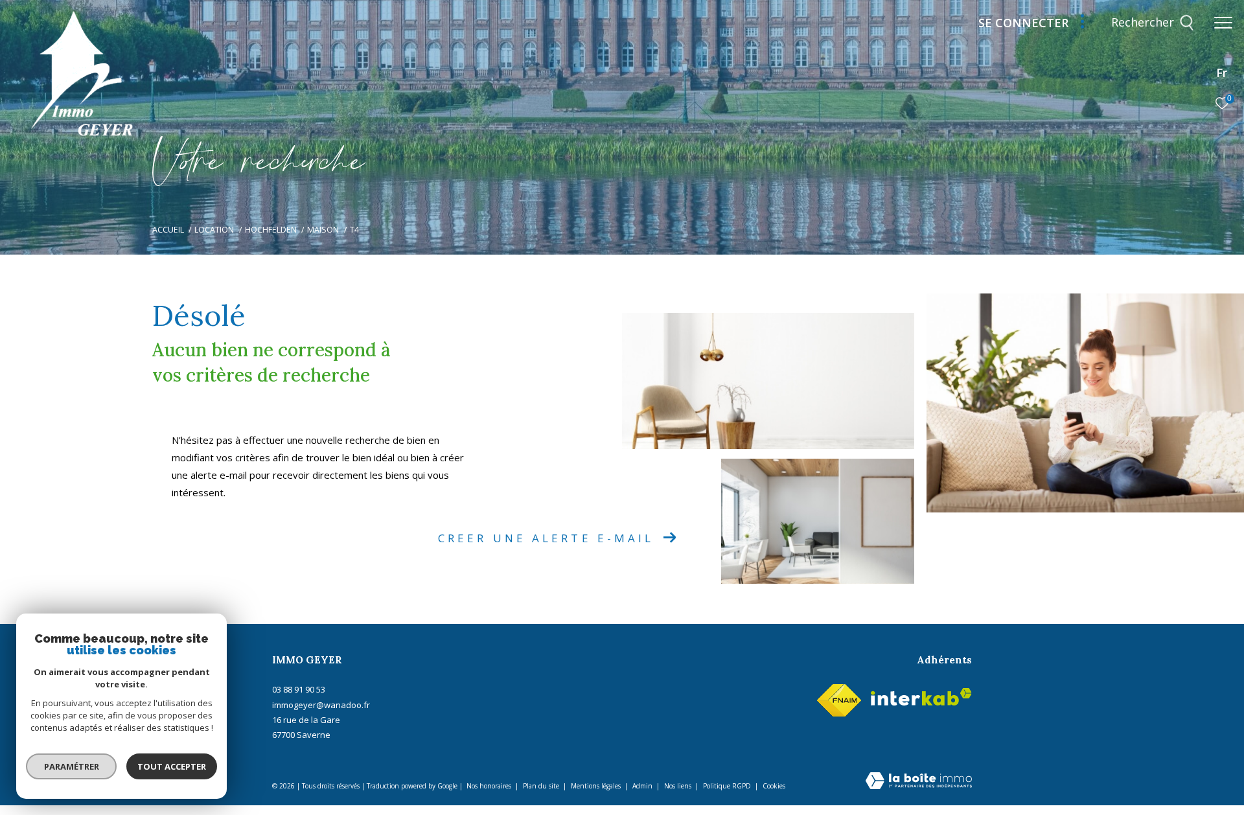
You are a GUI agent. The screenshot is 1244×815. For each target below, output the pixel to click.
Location (214, 229)
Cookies (774, 786)
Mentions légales (597, 785)
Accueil (168, 229)
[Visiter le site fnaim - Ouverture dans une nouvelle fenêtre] (839, 697)
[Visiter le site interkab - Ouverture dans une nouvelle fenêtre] (921, 697)
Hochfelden (271, 229)
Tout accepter (171, 766)
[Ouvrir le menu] (1223, 22)
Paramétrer (71, 766)
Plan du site (542, 785)
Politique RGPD (727, 785)
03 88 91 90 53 (298, 689)
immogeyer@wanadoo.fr (321, 705)
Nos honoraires (488, 785)
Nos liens (678, 785)
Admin (643, 785)
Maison (323, 229)
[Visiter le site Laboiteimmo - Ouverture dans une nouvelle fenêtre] (919, 781)
